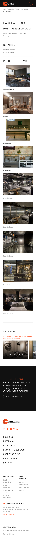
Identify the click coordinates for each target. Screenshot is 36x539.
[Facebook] (7, 429)
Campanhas (9, 445)
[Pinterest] (14, 429)
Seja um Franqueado (14, 449)
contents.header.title (8, 4)
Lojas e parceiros (12, 396)
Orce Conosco (10, 458)
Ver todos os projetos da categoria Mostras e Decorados (17, 337)
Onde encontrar (11, 454)
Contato (7, 462)
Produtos (8, 436)
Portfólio (8, 441)
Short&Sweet (10, 534)
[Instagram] (4, 429)
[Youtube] (11, 429)
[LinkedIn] (17, 429)
